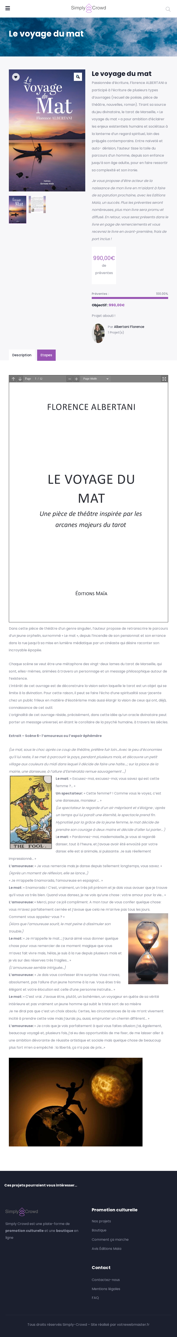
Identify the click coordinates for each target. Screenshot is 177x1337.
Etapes (46, 355)
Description (22, 355)
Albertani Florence (129, 326)
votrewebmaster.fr (133, 1324)
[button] (78, 77)
